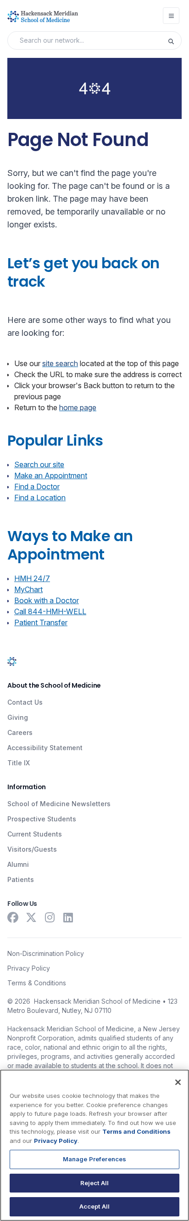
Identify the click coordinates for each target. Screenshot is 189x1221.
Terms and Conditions (136, 1131)
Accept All (94, 1206)
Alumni (18, 864)
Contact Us (25, 702)
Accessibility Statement (45, 748)
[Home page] (12, 661)
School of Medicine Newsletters (59, 804)
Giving (17, 717)
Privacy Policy (28, 968)
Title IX (18, 763)
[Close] (178, 1082)
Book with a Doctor (46, 600)
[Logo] (42, 16)
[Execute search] (174, 40)
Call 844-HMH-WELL (50, 611)
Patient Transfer (40, 622)
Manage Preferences (94, 1159)
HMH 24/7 (32, 578)
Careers (20, 732)
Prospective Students (41, 819)
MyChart (28, 589)
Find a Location (40, 497)
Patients (20, 879)
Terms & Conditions (36, 983)
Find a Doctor (37, 486)
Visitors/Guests (32, 849)
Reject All (94, 1183)
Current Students (34, 834)
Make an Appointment (50, 475)
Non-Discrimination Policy (45, 953)
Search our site (39, 464)
